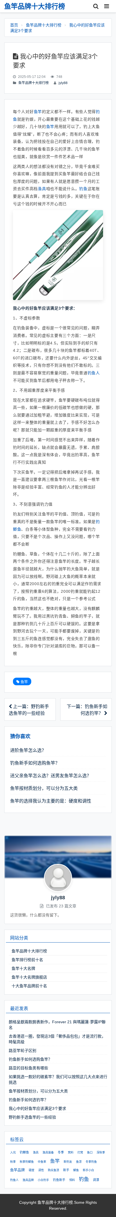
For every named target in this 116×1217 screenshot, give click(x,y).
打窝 (80, 1152)
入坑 (13, 1152)
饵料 (72, 1180)
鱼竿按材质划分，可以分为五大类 (44, 788)
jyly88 (63, 83)
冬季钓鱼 (91, 1161)
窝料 (70, 1152)
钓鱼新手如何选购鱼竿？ (35, 763)
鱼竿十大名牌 (23, 968)
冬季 (61, 1152)
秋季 (13, 1161)
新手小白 (88, 1170)
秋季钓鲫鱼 (27, 1161)
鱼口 (90, 1152)
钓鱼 (83, 188)
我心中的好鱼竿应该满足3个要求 (37, 1108)
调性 (41, 1170)
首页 (14, 25)
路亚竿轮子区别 (22, 1050)
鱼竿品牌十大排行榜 (43, 25)
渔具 (42, 188)
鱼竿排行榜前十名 (27, 959)
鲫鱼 (76, 1170)
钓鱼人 (94, 373)
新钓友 (68, 1161)
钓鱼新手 (59, 1180)
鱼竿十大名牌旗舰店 (29, 977)
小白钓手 (43, 1180)
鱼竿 (38, 111)
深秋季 (101, 1152)
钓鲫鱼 (24, 1152)
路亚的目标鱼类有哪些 (28, 1068)
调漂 (96, 1180)
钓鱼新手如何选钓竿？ (28, 1099)
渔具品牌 (28, 1180)
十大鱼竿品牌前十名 (29, 986)
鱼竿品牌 (17, 1170)
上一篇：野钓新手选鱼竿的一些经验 (29, 710)
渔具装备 (48, 1152)
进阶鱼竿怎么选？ (28, 750)
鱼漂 (79, 1161)
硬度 (31, 1170)
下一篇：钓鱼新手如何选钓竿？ (87, 710)
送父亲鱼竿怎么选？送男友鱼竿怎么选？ (50, 775)
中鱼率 (42, 1161)
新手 (66, 1170)
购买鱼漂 (53, 1170)
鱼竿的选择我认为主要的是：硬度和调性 (50, 801)
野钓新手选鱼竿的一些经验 (32, 1117)
